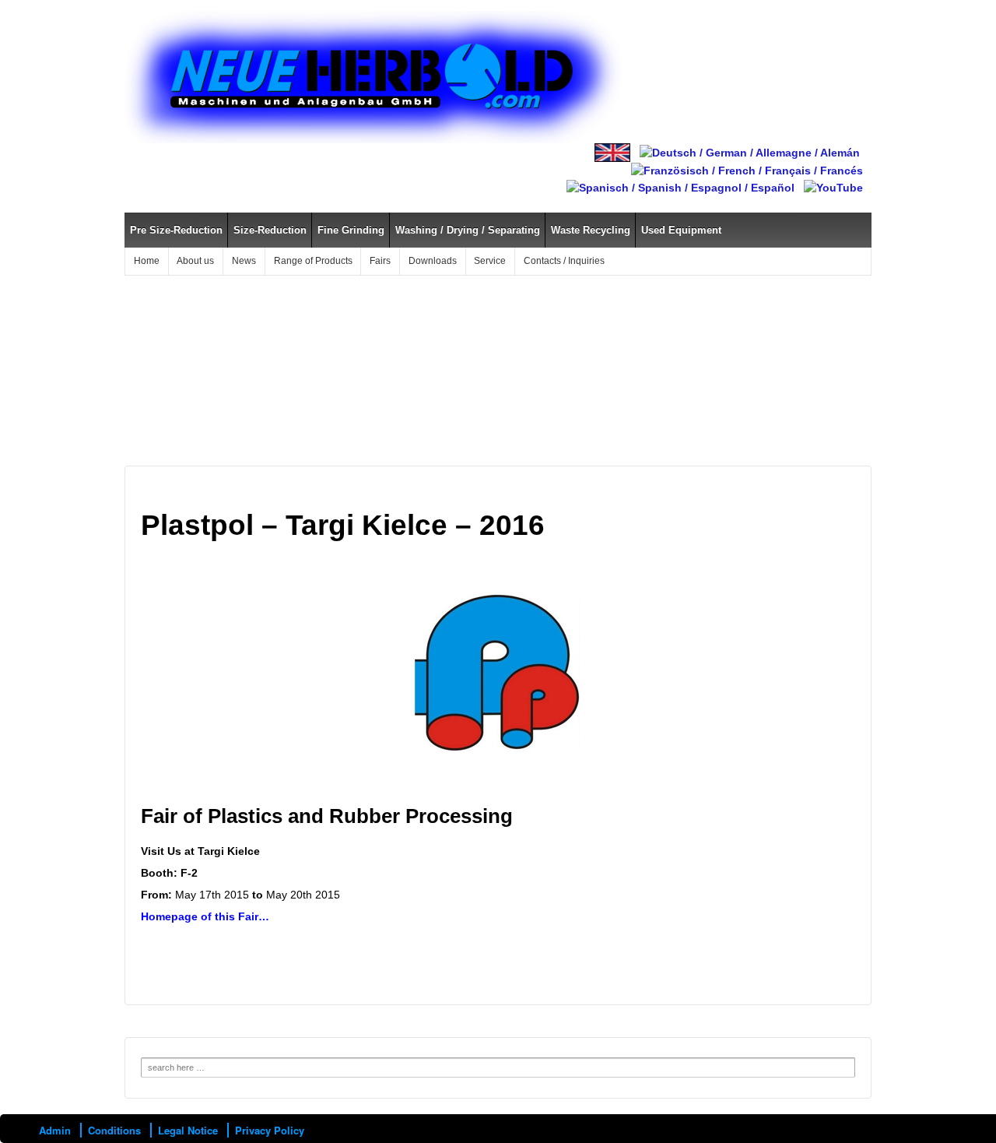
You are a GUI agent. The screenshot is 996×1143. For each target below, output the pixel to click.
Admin (55, 1130)
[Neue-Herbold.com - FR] (747, 170)
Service (490, 260)
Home (147, 260)
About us (195, 260)
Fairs (380, 260)
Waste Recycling (590, 230)
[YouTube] (833, 187)
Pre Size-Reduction (176, 230)
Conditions (114, 1130)
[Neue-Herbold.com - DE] (750, 152)
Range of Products (313, 260)
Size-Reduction (270, 230)
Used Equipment (681, 230)
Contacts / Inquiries (564, 260)
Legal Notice (188, 1130)
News (244, 260)
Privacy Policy (269, 1130)
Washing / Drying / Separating (467, 230)
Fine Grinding (350, 230)
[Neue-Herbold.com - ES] (680, 187)
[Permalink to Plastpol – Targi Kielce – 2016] (498, 671)
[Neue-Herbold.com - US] (612, 152)
